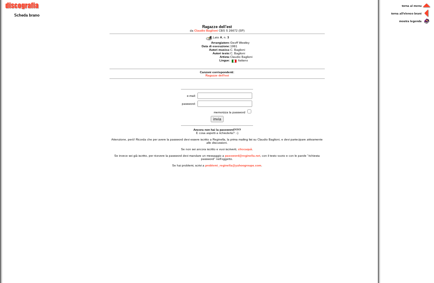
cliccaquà (245, 149)
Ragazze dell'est (217, 75)
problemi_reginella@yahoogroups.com (233, 165)
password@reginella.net (242, 155)
